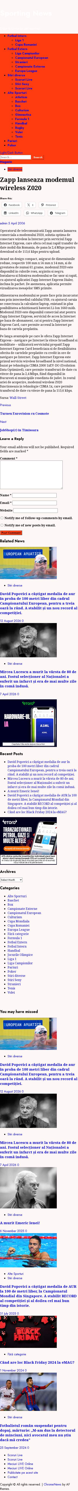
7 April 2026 (8, 694)
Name (5, 495)
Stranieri (21, 62)
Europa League (26, 71)
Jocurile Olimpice (20, 955)
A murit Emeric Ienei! (23, 791)
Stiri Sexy (22, 84)
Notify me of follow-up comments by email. (39, 518)
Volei (19, 132)
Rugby (19, 128)
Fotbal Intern (17, 36)
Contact (12, 1477)
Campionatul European (31, 58)
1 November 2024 (12, 1370)
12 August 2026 (11, 621)
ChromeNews (52, 1484)
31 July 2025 (8, 1313)
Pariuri (12, 141)
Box (18, 106)
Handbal (21, 123)
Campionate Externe (30, 66)
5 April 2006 (16, 223)
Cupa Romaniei (26, 44)
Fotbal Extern (17, 49)
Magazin (6, 162)
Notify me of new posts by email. (30, 525)
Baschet (21, 101)
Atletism (21, 97)
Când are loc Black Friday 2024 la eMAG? (37, 812)
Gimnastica (23, 114)
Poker (12, 145)
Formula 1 (22, 119)
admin (4, 223)
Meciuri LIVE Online (20, 1464)
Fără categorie (18, 934)
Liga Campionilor (27, 53)
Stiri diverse (16, 75)
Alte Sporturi (17, 93)
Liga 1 (19, 40)
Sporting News (26, 13)
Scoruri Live (23, 79)
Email (6, 503)
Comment (8, 458)
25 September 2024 (13, 1448)
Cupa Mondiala (18, 921)
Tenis (19, 136)
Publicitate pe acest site (23, 1472)
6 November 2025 (12, 1231)
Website (6, 510)
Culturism (22, 110)
